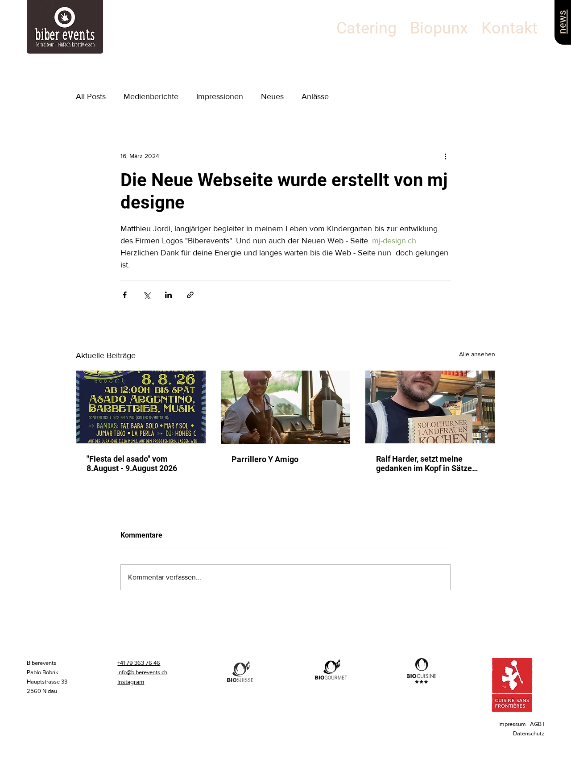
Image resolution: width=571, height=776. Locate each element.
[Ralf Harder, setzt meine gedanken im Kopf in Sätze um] (430, 407)
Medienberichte (151, 96)
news (561, 21)
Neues (272, 96)
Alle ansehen (477, 354)
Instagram (130, 681)
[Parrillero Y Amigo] (286, 407)
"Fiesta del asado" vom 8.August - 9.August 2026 (132, 463)
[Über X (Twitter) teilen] (146, 295)
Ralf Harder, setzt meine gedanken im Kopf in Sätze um (424, 463)
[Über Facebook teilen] (124, 295)
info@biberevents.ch (142, 672)
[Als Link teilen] (190, 295)
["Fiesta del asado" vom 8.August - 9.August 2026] (141, 407)
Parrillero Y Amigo (265, 459)
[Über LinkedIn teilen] (168, 295)
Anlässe (315, 96)
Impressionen (219, 96)
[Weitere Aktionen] (445, 155)
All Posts (91, 96)
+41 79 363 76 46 (138, 662)
